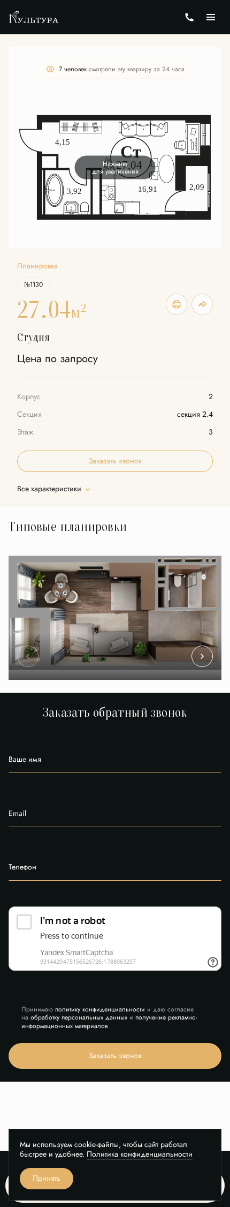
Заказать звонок (115, 461)
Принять (46, 1178)
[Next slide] (202, 656)
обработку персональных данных (78, 1017)
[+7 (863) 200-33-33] (189, 17)
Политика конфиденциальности (140, 1154)
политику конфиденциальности (100, 1009)
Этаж (25, 432)
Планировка (37, 266)
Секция (29, 414)
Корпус (29, 397)
